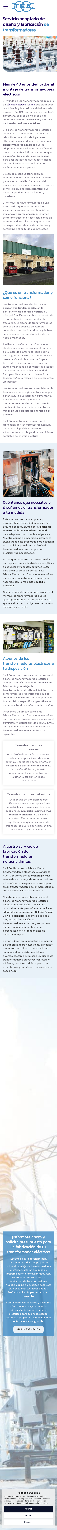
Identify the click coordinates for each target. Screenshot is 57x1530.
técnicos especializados (21, 104)
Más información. (42, 1503)
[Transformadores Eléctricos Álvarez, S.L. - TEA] (23, 6)
